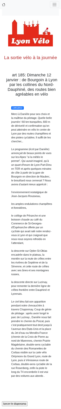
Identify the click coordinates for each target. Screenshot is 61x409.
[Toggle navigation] (54, 4)
